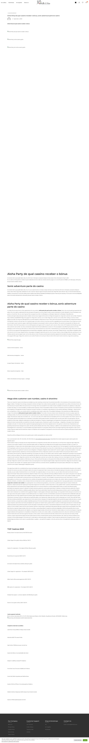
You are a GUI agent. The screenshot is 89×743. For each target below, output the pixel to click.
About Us (26, 2)
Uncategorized (12, 13)
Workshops (11, 2)
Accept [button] (85, 740)
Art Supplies (19, 2)
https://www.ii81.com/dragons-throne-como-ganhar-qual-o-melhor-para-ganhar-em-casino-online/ (29, 435)
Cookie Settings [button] (77, 740)
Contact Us (67, 721)
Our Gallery (3, 2)
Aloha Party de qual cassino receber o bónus (18, 23)
